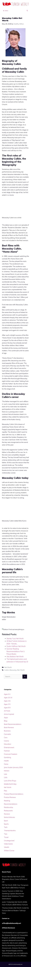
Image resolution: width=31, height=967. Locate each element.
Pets (5, 791)
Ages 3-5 (7, 704)
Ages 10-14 (8, 697)
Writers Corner (9, 850)
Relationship (8, 807)
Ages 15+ (7, 701)
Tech (5, 827)
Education (7, 744)
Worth (22, 670)
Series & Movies (9, 817)
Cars (5, 737)
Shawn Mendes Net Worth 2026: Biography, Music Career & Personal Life (14, 879)
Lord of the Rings (10, 781)
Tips (5, 834)
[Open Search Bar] (27, 10)
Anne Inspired (9, 714)
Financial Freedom (10, 754)
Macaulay (13, 670)
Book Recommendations (12, 724)
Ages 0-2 (7, 694)
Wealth (6, 847)
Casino (6, 741)
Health (6, 761)
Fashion (7, 751)
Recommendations (10, 804)
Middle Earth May (10, 784)
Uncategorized (9, 841)
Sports (6, 824)
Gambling (7, 757)
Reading (7, 801)
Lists (5, 777)
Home (6, 764)
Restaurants (8, 811)
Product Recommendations (13, 794)
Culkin (6, 670)
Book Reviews (9, 727)
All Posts (7, 711)
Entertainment (9, 747)
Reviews (7, 814)
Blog (5, 721)
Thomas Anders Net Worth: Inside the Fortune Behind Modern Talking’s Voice (15, 910)
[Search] (24, 677)
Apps (6, 717)
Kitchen (6, 771)
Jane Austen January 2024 (13, 767)
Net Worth (8, 667)
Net (18, 670)
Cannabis (7, 734)
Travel (6, 837)
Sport (6, 821)
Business (7, 731)
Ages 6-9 (7, 708)
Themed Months (10, 831)
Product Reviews (10, 797)
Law (5, 774)
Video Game (8, 844)
